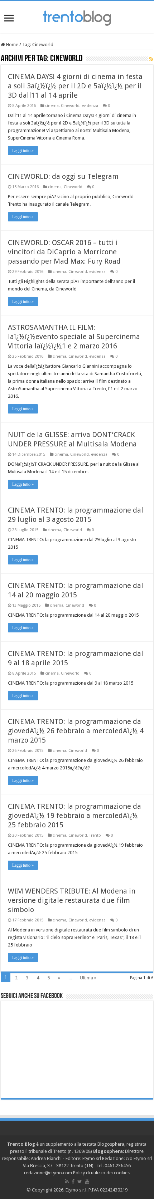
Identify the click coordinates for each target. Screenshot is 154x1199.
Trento (95, 835)
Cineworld (70, 105)
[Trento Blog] (77, 16)
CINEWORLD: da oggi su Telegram (63, 176)
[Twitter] (80, 1181)
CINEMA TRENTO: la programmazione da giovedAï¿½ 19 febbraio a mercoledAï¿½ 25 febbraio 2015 (74, 815)
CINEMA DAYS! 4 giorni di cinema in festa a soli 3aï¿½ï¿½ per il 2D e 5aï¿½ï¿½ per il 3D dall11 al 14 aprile (75, 85)
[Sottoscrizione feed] (151, 59)
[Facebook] (73, 1181)
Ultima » (88, 977)
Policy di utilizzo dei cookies (101, 1172)
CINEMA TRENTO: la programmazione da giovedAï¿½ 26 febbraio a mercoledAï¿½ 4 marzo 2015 (76, 730)
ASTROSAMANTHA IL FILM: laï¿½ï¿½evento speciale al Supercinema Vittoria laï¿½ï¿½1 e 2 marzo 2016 (74, 336)
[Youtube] (87, 1181)
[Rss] (66, 1181)
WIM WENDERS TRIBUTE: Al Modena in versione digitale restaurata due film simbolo (71, 900)
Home (11, 44)
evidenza (90, 105)
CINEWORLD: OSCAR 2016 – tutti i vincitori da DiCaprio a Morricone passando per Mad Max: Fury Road (64, 251)
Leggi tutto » (23, 150)
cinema (52, 105)
